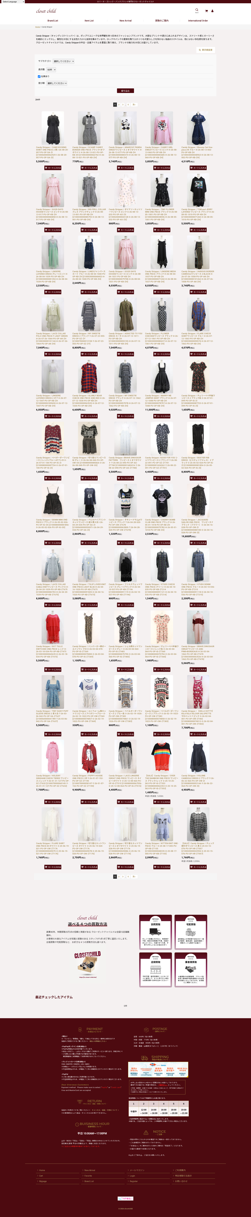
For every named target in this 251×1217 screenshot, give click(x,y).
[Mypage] (212, 11)
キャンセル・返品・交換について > (105, 1110)
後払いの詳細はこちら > (98, 1041)
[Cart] (206, 11)
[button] (197, 11)
